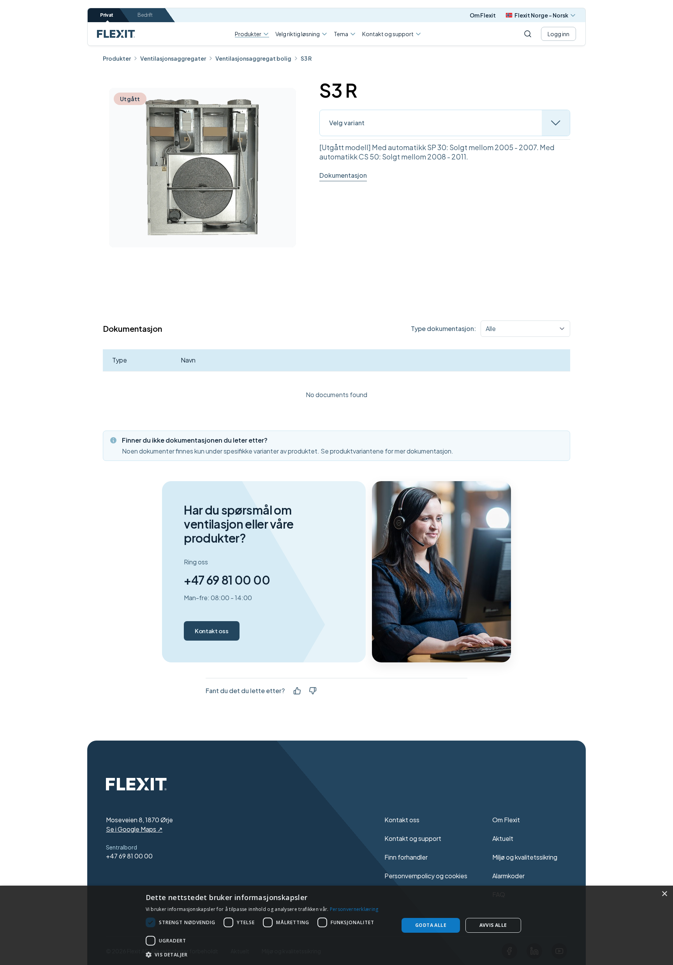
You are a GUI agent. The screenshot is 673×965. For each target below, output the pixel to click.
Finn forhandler (406, 857)
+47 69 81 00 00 (227, 580)
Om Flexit (483, 15)
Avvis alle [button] (493, 925)
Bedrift (145, 15)
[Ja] (297, 691)
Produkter (248, 34)
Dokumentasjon (343, 175)
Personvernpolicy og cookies (425, 876)
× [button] (664, 894)
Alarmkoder (508, 876)
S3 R (306, 58)
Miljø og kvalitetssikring (524, 857)
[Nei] (313, 691)
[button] (268, 954)
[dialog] (336, 925)
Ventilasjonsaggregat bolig (253, 58)
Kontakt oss (211, 630)
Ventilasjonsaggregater (173, 58)
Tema (341, 34)
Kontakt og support (388, 34)
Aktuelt (502, 838)
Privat (106, 15)
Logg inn (558, 33)
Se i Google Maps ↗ (134, 829)
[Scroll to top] (116, 34)
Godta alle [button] (430, 925)
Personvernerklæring (354, 909)
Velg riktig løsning (297, 34)
